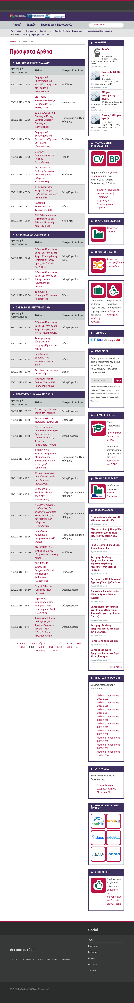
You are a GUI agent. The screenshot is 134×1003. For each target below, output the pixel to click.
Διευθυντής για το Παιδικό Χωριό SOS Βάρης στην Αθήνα (45, 382)
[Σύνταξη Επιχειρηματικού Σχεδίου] (114, 165)
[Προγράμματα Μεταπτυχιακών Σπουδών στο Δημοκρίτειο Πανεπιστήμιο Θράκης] (98, 435)
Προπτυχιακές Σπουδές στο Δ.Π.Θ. (114, 436)
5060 (41, 647)
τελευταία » (57, 650)
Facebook (93, 946)
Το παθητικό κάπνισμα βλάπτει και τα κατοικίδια (46, 295)
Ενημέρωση (77, 31)
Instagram (93, 952)
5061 (50, 647)
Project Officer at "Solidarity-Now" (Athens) (43, 590)
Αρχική (17, 24)
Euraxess (66, 959)
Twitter (91, 940)
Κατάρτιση (31, 31)
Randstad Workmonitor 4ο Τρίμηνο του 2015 (44, 206)
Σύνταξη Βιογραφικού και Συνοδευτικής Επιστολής (108, 193)
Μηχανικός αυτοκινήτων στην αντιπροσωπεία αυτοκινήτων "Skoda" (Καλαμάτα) (46, 605)
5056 (69, 643)
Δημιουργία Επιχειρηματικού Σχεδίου (105, 204)
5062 (60, 647)
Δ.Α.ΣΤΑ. (13, 959)
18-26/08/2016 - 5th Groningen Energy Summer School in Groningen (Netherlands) (45, 119)
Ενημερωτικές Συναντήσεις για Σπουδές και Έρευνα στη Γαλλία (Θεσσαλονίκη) (46, 139)
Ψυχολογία (16, 34)
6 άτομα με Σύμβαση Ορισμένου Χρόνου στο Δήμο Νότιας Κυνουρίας (105, 653)
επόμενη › (41, 650)
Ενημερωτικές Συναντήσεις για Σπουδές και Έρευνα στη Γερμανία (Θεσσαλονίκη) (46, 84)
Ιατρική (26, 34)
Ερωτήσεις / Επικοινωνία (56, 24)
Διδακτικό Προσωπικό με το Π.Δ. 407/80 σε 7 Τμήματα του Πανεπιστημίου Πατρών (46, 279)
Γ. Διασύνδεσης (27, 959)
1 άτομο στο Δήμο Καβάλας (104, 641)
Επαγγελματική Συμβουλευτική (99, 31)
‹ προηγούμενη (38, 643)
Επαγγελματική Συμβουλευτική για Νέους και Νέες (106, 788)
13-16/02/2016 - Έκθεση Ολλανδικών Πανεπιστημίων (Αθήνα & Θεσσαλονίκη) (46, 174)
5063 (69, 647)
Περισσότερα (116, 667)
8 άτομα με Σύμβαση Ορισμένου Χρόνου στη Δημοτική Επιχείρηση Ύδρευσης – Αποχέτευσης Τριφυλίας (103, 563)
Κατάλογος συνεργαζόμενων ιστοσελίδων (116, 262)
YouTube (92, 970)
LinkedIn (92, 958)
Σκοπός (31, 24)
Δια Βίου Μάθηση (62, 31)
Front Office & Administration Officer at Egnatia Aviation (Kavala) (105, 594)
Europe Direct (52, 959)
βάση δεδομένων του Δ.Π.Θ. (113, 460)
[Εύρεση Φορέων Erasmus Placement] (98, 498)
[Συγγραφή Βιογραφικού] (98, 165)
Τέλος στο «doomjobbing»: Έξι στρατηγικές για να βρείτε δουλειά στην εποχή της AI (106, 532)
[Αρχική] (37, 17)
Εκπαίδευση (45, 31)
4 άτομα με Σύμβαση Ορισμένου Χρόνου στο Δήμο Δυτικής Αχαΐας (105, 628)
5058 (22, 647)
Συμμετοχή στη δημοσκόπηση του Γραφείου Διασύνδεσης (114, 896)
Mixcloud (92, 964)
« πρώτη (21, 643)
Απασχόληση (16, 31)
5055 (59, 643)
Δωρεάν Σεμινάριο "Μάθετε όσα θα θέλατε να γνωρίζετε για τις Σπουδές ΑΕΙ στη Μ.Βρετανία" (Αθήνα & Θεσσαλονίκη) (45, 515)
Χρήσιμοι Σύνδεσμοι (41, 34)
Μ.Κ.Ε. (40, 959)
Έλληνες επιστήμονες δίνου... (108, 95)
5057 (78, 643)
